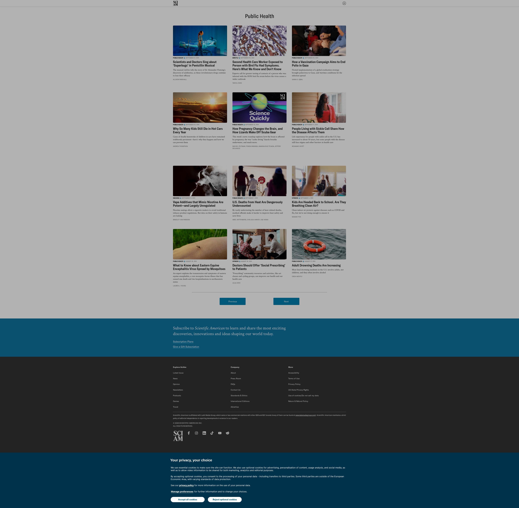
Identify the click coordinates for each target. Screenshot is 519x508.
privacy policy (186, 485)
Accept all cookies (187, 499)
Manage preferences (182, 491)
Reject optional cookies (225, 499)
